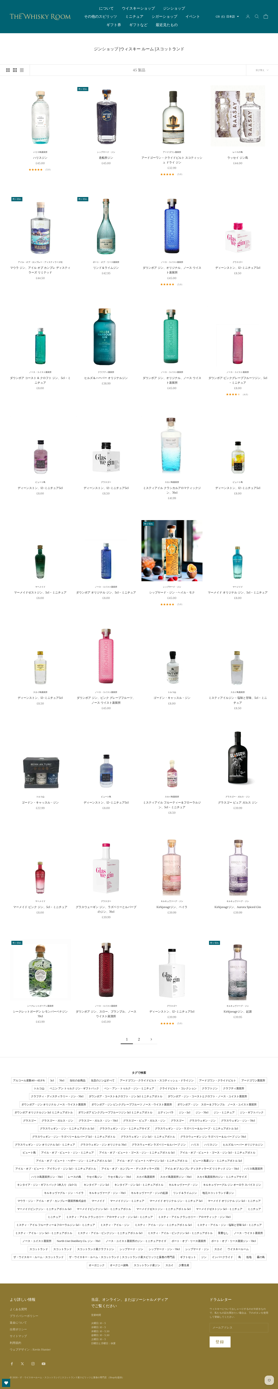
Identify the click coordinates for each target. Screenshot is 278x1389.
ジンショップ (174, 8)
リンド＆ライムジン (106, 268)
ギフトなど (138, 24)
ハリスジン (40, 158)
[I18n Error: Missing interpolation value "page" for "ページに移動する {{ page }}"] (151, 1039)
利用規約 (15, 1343)
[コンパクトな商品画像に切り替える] (22, 70)
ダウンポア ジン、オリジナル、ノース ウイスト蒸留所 (172, 270)
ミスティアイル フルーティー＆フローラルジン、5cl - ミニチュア (172, 805)
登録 (220, 1341)
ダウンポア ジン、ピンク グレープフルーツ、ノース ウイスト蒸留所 (106, 700)
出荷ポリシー (18, 1329)
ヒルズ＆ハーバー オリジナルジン (106, 378)
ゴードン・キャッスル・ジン (171, 698)
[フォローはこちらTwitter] (22, 1364)
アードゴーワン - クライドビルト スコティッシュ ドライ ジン (171, 160)
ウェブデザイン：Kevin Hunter (30, 1349)
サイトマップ (18, 1336)
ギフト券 (113, 24)
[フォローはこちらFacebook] (12, 1364)
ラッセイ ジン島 (237, 158)
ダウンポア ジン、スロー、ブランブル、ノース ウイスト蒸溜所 (106, 1014)
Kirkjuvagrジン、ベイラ (172, 907)
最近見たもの (167, 24)
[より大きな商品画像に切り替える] (8, 70)
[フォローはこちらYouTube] (44, 1364)
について (106, 8)
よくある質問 (18, 1309)
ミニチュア (134, 16)
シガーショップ (164, 16)
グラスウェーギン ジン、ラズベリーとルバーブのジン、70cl (106, 909)
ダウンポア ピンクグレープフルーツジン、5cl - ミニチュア (237, 380)
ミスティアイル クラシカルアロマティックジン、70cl (172, 490)
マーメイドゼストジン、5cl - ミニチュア (40, 592)
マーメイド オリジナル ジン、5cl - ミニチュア (238, 592)
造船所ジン (106, 158)
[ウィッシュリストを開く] (6, 1383)
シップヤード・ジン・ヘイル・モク (172, 592)
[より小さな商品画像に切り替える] (15, 70)
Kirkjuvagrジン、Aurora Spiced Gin (238, 907)
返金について (18, 1322)
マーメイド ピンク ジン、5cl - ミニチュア (40, 907)
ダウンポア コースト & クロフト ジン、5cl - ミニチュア (40, 380)
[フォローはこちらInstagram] (33, 1364)
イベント (192, 16)
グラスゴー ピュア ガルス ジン (237, 802)
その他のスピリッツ (100, 16)
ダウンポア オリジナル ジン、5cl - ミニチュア (106, 592)
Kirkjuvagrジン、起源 (238, 1011)
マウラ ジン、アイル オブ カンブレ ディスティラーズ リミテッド (40, 270)
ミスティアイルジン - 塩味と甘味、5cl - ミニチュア (238, 700)
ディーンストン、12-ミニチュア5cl (237, 268)
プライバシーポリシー (24, 1316)
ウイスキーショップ (138, 8)
